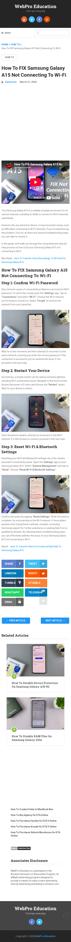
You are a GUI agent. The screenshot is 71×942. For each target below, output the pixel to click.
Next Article (54, 620)
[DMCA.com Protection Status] (21, 851)
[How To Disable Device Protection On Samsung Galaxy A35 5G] (35, 660)
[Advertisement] (35, 123)
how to (9, 57)
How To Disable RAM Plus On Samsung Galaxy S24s (32, 738)
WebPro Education (35, 6)
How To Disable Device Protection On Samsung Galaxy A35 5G (35, 684)
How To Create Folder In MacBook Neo (32, 809)
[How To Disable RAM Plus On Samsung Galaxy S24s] (35, 713)
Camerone (11, 82)
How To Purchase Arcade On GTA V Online (33, 826)
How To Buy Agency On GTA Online (29, 815)
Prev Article (17, 620)
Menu (8, 33)
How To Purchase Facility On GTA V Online (33, 821)
